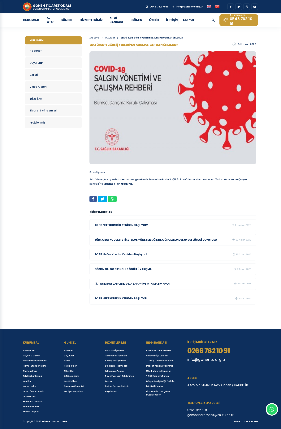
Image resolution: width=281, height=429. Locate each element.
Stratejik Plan (30, 371)
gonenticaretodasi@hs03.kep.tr (210, 415)
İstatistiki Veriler (154, 386)
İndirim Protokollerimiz (117, 386)
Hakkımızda (29, 350)
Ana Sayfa (94, 37)
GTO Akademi (71, 375)
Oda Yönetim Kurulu (33, 391)
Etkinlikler (36, 99)
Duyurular (36, 63)
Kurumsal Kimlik (31, 406)
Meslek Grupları (31, 411)
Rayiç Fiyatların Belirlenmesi (119, 375)
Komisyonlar (29, 386)
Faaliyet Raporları (73, 391)
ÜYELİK (154, 20)
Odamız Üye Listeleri (157, 355)
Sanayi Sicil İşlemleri (115, 360)
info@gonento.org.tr (206, 359)
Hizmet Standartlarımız (35, 365)
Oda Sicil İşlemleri (114, 350)
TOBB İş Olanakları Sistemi (160, 360)
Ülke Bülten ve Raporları (158, 371)
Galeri (34, 75)
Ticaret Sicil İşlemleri (43, 110)
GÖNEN (136, 20)
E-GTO (50, 20)
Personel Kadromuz (33, 401)
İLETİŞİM (172, 20)
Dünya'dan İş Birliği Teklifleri (160, 381)
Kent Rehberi (70, 381)
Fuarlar (109, 381)
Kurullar (27, 381)
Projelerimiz (37, 122)
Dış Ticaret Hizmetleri (116, 365)
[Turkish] (217, 6)
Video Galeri (38, 87)
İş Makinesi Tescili (114, 371)
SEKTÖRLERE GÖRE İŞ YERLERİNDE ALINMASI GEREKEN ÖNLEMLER (152, 37)
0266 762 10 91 (208, 351)
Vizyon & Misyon (31, 355)
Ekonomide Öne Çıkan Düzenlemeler (158, 393)
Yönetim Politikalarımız (35, 360)
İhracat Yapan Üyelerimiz (159, 365)
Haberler (35, 51)
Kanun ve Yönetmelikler (158, 350)
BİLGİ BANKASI (116, 20)
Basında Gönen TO (74, 386)
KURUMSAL (31, 20)
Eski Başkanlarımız (32, 375)
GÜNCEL (66, 20)
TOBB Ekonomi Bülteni (157, 375)
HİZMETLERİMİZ (91, 20)
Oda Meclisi (29, 396)
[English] (209, 6)
